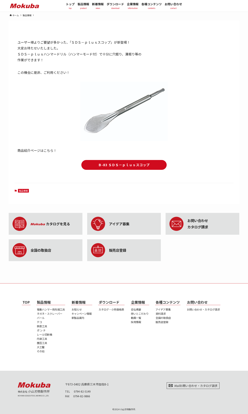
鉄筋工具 (42, 326)
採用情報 (136, 322)
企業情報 (138, 302)
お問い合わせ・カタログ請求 (203, 309)
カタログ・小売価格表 (111, 309)
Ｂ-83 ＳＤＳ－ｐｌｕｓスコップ (124, 164)
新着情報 (79, 302)
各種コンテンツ (168, 302)
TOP (26, 302)
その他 (40, 351)
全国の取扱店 (163, 318)
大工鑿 (40, 347)
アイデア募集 (163, 309)
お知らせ (77, 309)
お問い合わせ (197, 302)
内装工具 (42, 339)
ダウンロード (109, 302)
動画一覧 (136, 318)
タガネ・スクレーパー (49, 313)
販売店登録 (162, 322)
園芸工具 (42, 343)
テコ (39, 322)
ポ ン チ (41, 330)
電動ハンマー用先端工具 (51, 309)
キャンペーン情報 (82, 313)
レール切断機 (44, 334)
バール (40, 318)
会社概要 (136, 309)
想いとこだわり (140, 313)
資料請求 (161, 313)
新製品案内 (78, 318)
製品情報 (23, 190)
